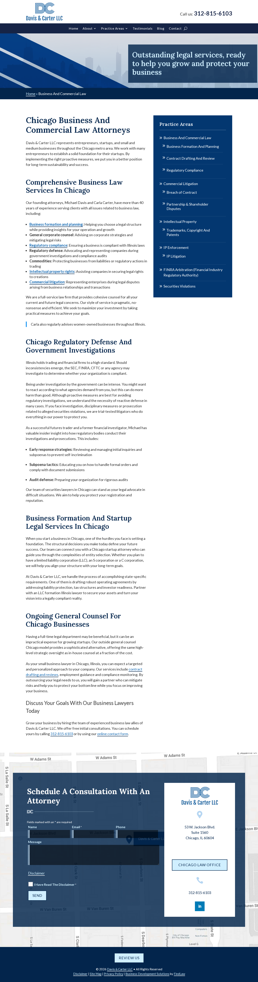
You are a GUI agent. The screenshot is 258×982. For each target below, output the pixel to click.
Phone (120, 827)
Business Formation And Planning (192, 146)
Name (32, 827)
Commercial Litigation (180, 183)
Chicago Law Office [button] (199, 865)
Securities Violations (179, 286)
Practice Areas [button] (112, 28)
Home (73, 28)
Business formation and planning (56, 224)
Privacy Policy (113, 974)
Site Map (96, 974)
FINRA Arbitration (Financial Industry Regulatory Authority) (193, 272)
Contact (175, 28)
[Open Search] (185, 28)
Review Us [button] (129, 958)
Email (77, 827)
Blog (160, 28)
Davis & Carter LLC (120, 969)
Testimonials (143, 28)
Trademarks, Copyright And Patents (188, 232)
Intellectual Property (180, 221)
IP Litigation (176, 256)
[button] (254, 953)
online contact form (112, 734)
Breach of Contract (181, 192)
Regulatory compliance (48, 245)
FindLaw (179, 974)
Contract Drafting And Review (190, 158)
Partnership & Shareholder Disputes (187, 206)
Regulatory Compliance (184, 170)
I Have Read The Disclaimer (55, 884)
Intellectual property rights (52, 271)
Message (35, 842)
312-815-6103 (213, 13)
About (88, 28)
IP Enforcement (176, 247)
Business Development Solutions (147, 974)
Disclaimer (36, 873)
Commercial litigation (46, 282)
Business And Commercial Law (187, 138)
